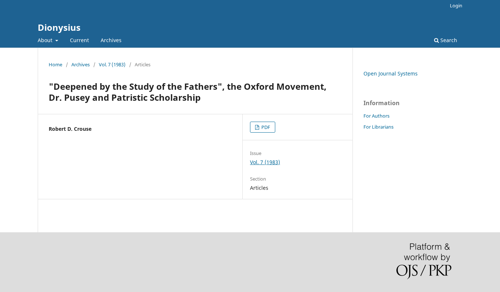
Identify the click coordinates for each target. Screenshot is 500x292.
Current (79, 40)
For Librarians (378, 126)
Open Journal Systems (390, 73)
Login (456, 5)
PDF (265, 127)
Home (55, 64)
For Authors (376, 115)
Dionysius (59, 27)
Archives (111, 40)
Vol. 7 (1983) (112, 64)
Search (448, 40)
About (46, 40)
